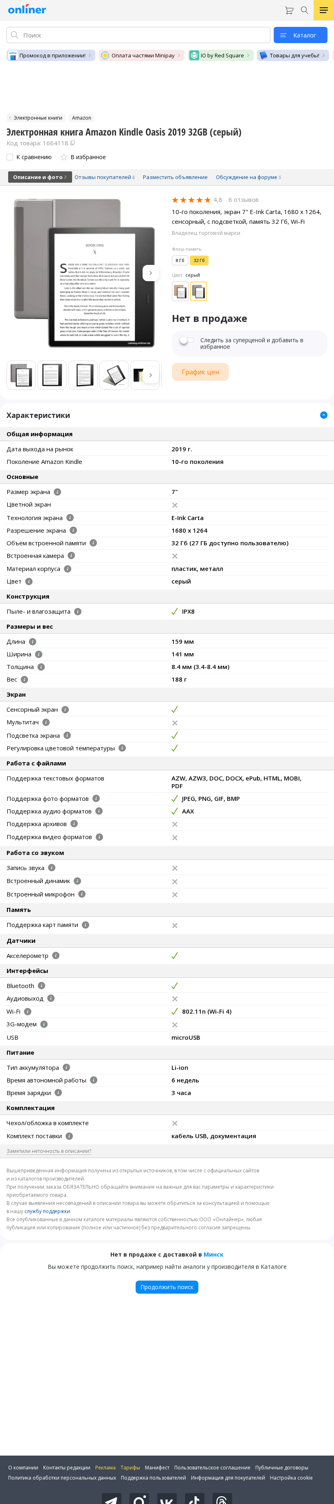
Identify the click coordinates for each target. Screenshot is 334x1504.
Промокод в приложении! (53, 55)
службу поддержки (47, 1211)
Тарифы (130, 1467)
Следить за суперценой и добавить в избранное (251, 343)
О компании (23, 1467)
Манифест (157, 1467)
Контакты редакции (66, 1467)
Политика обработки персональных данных (62, 1477)
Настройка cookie (291, 1477)
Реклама (105, 1467)
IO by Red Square (222, 55)
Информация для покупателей (228, 1477)
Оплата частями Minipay (143, 55)
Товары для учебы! (294, 55)
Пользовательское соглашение (212, 1467)
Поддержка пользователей (153, 1477)
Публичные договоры (281, 1467)
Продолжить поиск (167, 1287)
